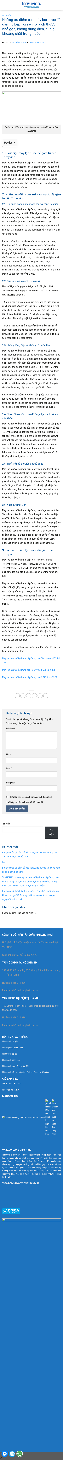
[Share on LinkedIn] (45, 695)
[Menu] (4, 5)
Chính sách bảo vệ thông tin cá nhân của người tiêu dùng (25, 1072)
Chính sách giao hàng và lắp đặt (15, 1066)
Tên (8, 754)
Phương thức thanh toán (12, 1047)
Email (9, 768)
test (4, 862)
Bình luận (10, 728)
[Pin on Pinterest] (40, 695)
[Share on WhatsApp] (17, 695)
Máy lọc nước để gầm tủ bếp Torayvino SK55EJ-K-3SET (29, 669)
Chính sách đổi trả (9, 1054)
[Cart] (59, 5)
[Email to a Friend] (34, 695)
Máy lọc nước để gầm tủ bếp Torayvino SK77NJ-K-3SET (29, 677)
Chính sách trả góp (10, 1041)
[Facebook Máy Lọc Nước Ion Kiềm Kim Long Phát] (23, 1117)
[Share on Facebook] (23, 695)
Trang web (10, 782)
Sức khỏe (6, 16)
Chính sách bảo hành (11, 1060)
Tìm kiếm (6, 823)
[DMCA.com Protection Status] (11, 1210)
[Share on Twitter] (28, 695)
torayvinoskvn (37, 43)
